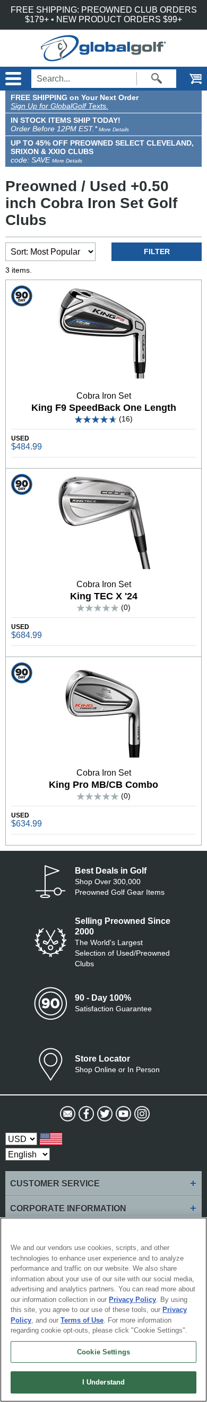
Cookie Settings (103, 1352)
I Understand (103, 1382)
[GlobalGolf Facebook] (85, 1114)
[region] (103, 1309)
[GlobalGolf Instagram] (141, 1114)
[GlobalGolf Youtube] (122, 1114)
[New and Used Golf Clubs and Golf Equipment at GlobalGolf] (103, 56)
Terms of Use (82, 1320)
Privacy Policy (132, 1300)
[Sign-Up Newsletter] (66, 1114)
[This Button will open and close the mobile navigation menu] (12, 78)
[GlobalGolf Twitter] (103, 1114)
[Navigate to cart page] (188, 79)
